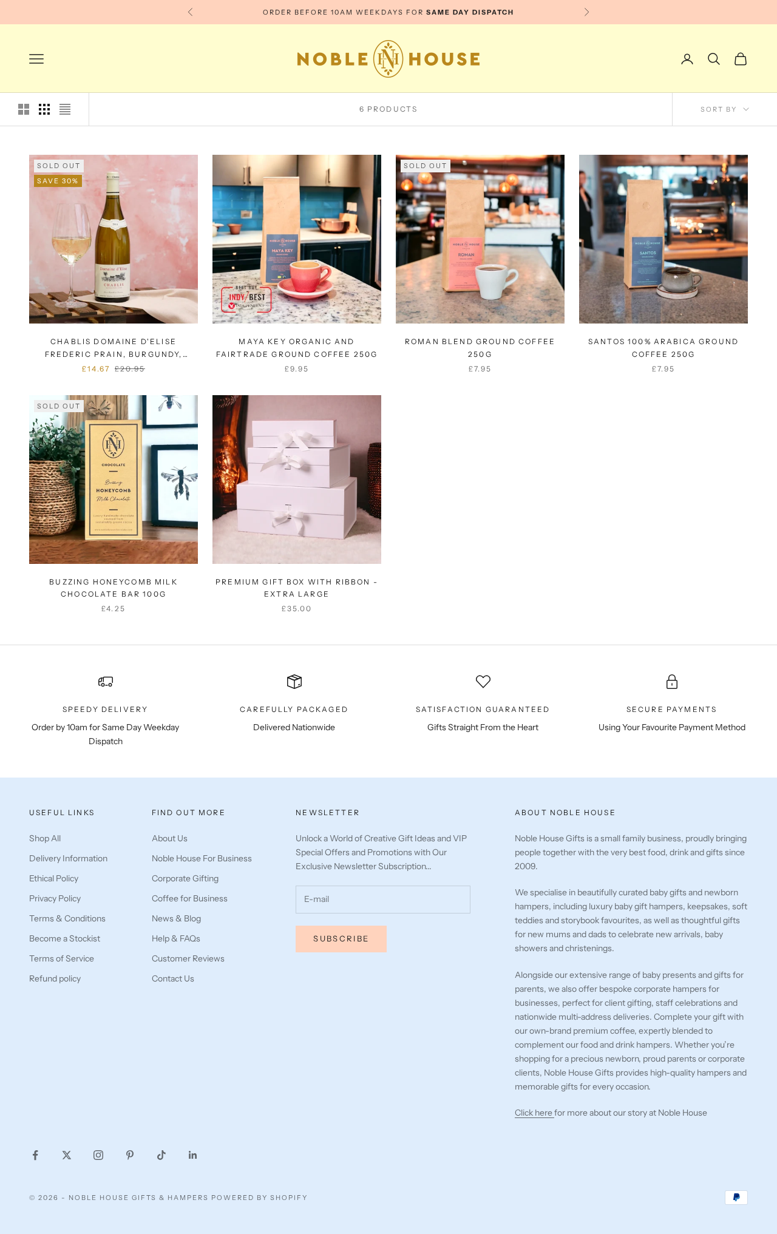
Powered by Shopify (259, 1197)
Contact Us (173, 978)
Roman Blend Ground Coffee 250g (480, 347)
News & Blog (176, 918)
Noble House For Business (202, 858)
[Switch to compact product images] (64, 109)
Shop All (45, 838)
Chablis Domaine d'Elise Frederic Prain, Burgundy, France (114, 349)
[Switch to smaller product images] (44, 109)
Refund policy (55, 978)
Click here (534, 1112)
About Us (170, 838)
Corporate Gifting (185, 878)
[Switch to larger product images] (23, 109)
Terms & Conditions (67, 918)
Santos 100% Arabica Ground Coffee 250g (663, 347)
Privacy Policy (55, 898)
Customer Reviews (188, 958)
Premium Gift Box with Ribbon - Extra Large (296, 587)
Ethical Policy (53, 878)
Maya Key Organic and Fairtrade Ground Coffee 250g (297, 347)
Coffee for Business (190, 898)
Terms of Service (61, 958)
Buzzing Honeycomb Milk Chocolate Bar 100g (113, 587)
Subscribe (341, 938)
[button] (241, 1120)
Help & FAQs (176, 938)
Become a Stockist (64, 938)
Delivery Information (68, 858)
